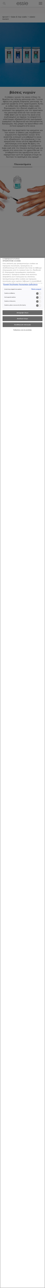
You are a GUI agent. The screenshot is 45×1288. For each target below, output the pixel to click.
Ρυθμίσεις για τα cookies (22, 330)
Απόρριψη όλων (22, 312)
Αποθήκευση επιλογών (22, 324)
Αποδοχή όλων (22, 318)
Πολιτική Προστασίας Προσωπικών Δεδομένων (20, 284)
